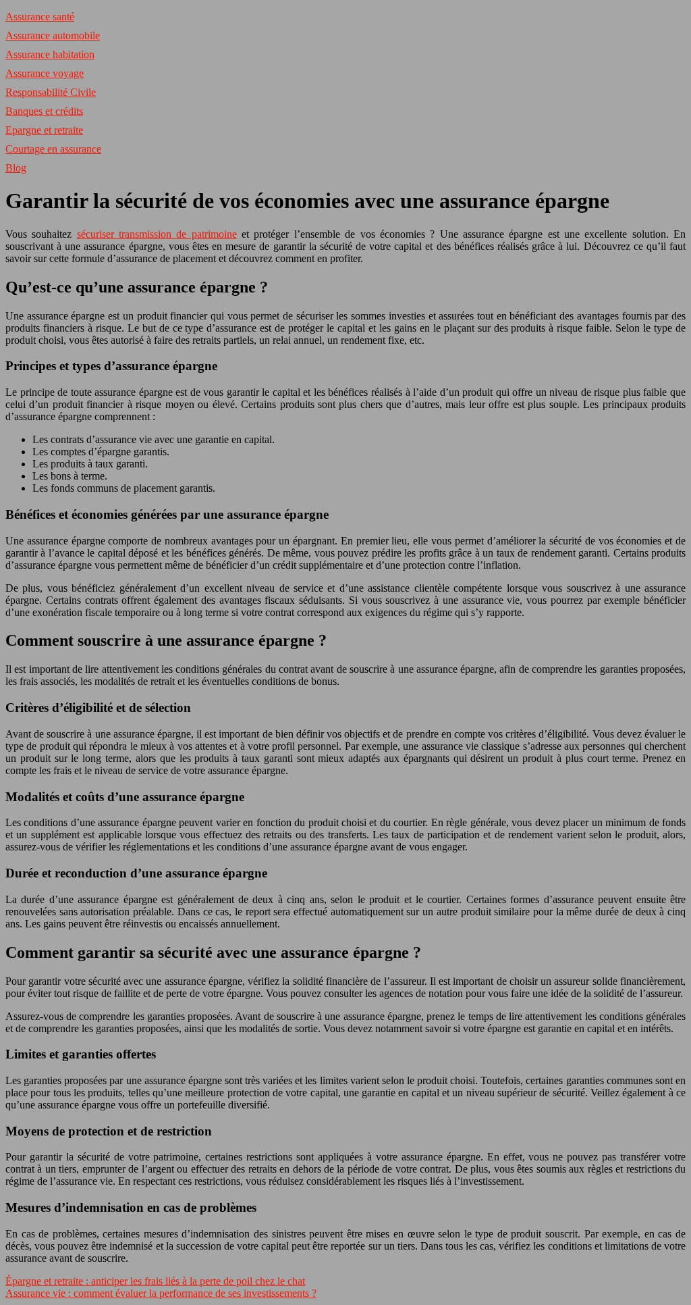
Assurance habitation (49, 54)
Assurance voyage (44, 73)
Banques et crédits (44, 111)
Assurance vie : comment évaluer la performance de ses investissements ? (160, 1293)
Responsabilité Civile (50, 92)
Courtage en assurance (53, 149)
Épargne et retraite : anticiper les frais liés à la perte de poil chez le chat (155, 1281)
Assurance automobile (52, 35)
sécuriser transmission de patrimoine (157, 234)
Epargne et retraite (44, 130)
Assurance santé (39, 16)
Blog (15, 168)
